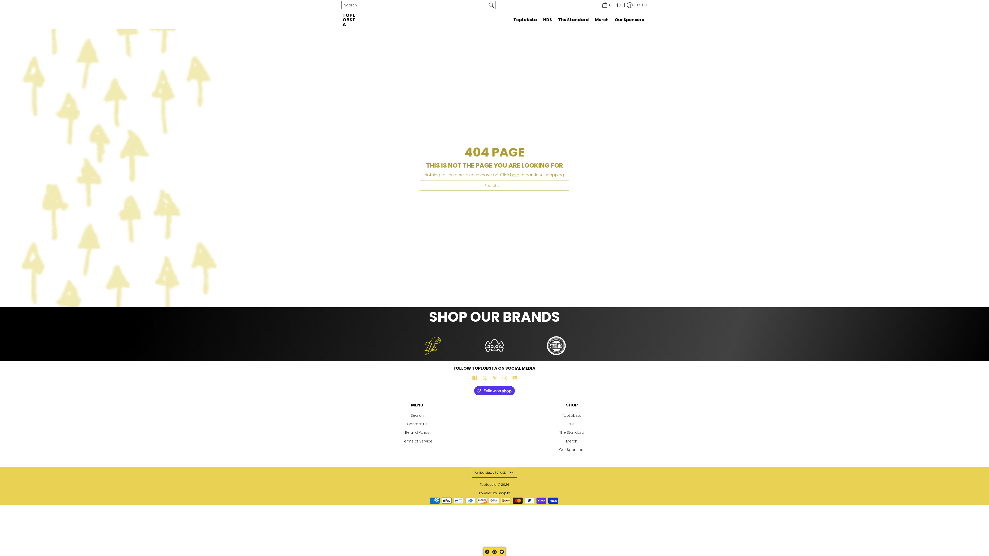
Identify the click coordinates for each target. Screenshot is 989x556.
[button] (474, 378)
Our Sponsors (571, 449)
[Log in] (630, 5)
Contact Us (417, 424)
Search (417, 415)
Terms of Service (417, 441)
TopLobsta (349, 20)
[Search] (491, 5)
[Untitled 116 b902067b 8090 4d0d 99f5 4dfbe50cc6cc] (432, 346)
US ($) (642, 5)
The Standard (571, 432)
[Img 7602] (494, 346)
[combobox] (414, 5)
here (514, 175)
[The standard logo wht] (556, 345)
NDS (571, 424)
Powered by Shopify (494, 493)
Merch (571, 441)
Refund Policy (417, 432)
